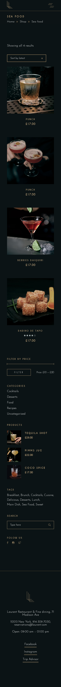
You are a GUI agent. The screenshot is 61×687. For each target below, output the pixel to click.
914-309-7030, (42, 621)
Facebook (30, 644)
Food (10, 402)
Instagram (30, 651)
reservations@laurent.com (30, 624)
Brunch (25, 495)
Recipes (11, 408)
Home (11, 21)
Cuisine (48, 495)
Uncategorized (16, 413)
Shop (23, 21)
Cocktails (13, 391)
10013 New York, (21, 621)
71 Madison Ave (38, 613)
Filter (19, 372)
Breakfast (13, 495)
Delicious (12, 499)
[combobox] (26, 58)
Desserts (12, 397)
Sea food (28, 504)
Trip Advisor (30, 659)
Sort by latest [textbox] (17, 58)
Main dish (13, 504)
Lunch (36, 499)
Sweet (39, 504)
